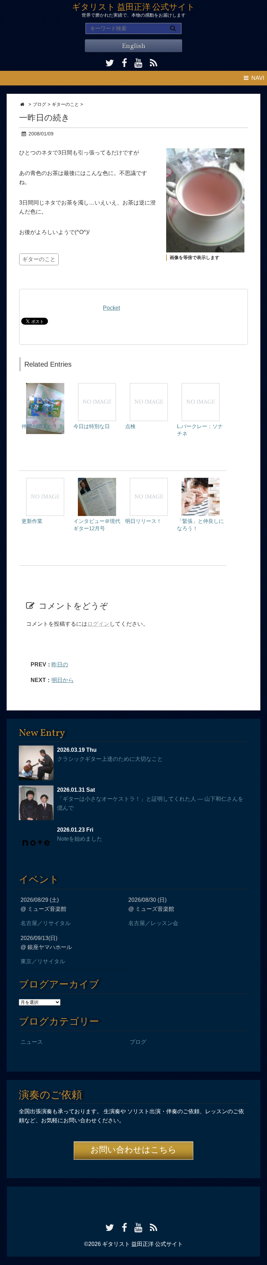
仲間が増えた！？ (42, 426)
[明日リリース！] (149, 481)
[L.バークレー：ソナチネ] (200, 386)
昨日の (59, 664)
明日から (62, 680)
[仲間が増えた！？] (45, 386)
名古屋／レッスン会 (153, 923)
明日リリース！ (143, 521)
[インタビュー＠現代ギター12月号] (97, 481)
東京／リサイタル (43, 961)
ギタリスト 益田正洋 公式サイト (133, 8)
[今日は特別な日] (97, 386)
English (133, 46)
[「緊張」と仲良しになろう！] (200, 481)
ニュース (32, 1042)
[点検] (149, 386)
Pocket (111, 308)
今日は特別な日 (91, 426)
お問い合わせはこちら (133, 1150)
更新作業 (32, 521)
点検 (130, 426)
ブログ (138, 1042)
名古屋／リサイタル (46, 923)
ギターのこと (39, 259)
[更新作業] (45, 481)
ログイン (98, 624)
